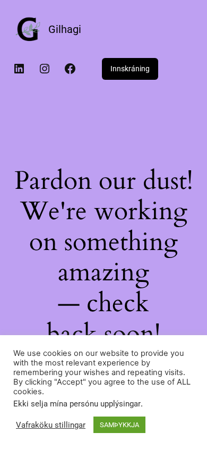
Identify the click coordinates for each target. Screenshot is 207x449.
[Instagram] (44, 68)
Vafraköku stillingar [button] (50, 425)
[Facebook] (70, 68)
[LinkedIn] (19, 68)
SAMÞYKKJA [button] (119, 425)
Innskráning (130, 68)
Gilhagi (64, 29)
